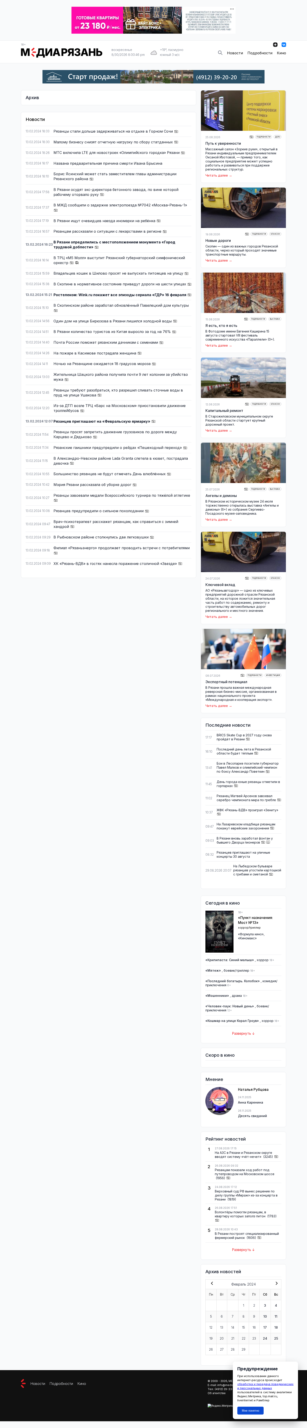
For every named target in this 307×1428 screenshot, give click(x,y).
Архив (32, 97)
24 (265, 1338)
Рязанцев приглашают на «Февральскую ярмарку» (102, 421)
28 (233, 1349)
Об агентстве (217, 1393)
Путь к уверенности (223, 143)
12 (210, 1327)
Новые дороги (218, 240)
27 (222, 1349)
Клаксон (275, 234)
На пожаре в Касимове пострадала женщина (95, 353)
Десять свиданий (252, 1116)
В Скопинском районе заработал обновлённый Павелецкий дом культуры (121, 305)
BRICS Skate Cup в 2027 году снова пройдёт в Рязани (244, 737)
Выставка (275, 319)
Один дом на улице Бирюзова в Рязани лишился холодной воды (113, 321)
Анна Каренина (250, 1102)
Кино (281, 53)
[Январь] (211, 1283)
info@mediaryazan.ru (231, 1385)
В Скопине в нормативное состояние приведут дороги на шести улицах (120, 284)
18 (276, 1327)
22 (243, 1338)
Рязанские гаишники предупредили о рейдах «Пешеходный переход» (118, 447)
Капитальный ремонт (224, 410)
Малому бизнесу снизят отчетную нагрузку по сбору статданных (113, 142)
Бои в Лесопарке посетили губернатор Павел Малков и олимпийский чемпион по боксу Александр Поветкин (248, 767)
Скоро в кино (220, 1055)
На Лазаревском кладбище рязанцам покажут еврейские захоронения (246, 826)
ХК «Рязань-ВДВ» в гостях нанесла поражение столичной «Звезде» (115, 563)
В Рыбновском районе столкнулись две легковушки (101, 537)
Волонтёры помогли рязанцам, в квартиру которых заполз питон (240, 1214)
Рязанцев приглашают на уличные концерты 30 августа (243, 854)
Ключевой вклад (220, 584)
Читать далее (216, 175)
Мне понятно (250, 1410)
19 (211, 1338)
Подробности (259, 53)
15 (243, 1327)
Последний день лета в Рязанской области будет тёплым (244, 751)
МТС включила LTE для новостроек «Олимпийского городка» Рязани (117, 152)
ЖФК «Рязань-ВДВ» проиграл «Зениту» (247, 810)
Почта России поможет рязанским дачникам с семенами (106, 342)
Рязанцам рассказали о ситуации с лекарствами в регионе (107, 231)
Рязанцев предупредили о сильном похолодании (99, 511)
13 (221, 1327)
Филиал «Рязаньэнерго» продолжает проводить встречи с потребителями (121, 548)
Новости (235, 53)
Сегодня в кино (222, 903)
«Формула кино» (251, 934)
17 (265, 1327)
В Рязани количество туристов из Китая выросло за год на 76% (112, 331)
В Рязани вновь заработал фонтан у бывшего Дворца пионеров (245, 840)
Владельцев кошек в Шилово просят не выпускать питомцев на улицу (118, 273)
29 (243, 1349)
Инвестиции (273, 675)
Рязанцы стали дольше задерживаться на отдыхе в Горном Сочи (113, 131)
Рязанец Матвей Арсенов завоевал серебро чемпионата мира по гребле (246, 798)
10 (265, 1316)
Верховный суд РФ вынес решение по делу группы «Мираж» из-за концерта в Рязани (246, 1195)
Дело (277, 137)
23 (254, 1338)
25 (276, 1338)
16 (254, 1327)
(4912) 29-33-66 (226, 1389)
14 (232, 1327)
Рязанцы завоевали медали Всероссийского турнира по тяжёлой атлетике (121, 495)
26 (211, 1349)
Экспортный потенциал (226, 682)
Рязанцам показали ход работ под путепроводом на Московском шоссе (244, 1172)
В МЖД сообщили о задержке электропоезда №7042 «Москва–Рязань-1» (120, 205)
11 (276, 1316)
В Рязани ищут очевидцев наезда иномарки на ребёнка (104, 221)
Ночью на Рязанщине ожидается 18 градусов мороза (102, 363)
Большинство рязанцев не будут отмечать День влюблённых (110, 474)
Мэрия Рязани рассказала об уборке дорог (92, 484)
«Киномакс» (247, 938)
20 (222, 1338)
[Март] (276, 1283)
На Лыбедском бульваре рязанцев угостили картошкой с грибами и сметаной (257, 870)
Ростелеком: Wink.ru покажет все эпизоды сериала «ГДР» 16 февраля (120, 295)
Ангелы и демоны (221, 495)
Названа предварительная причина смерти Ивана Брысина (107, 163)
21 (232, 1338)
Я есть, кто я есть (221, 325)
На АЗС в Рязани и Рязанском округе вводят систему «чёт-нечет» (243, 1155)
